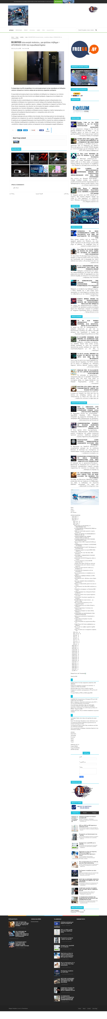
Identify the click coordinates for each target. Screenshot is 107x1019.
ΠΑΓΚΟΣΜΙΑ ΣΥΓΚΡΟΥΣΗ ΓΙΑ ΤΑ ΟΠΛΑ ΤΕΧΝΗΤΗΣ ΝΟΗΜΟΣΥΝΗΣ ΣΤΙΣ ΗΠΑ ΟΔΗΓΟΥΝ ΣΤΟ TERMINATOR (87, 459)
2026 (75, 516)
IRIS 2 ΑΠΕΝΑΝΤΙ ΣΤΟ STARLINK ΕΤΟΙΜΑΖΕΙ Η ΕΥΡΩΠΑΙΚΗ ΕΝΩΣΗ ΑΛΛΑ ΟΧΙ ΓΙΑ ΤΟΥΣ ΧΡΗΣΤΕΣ (87, 409)
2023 (75, 645)
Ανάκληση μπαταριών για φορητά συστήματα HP (67, 923)
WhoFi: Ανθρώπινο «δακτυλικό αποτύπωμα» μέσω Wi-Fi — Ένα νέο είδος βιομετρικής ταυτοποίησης (84, 702)
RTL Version (73, 512)
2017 (76, 654)
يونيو (76, 636)
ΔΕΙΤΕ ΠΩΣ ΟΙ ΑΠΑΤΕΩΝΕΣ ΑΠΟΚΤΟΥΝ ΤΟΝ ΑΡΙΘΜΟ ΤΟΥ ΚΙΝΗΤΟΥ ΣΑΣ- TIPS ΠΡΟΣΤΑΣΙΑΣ (67, 980)
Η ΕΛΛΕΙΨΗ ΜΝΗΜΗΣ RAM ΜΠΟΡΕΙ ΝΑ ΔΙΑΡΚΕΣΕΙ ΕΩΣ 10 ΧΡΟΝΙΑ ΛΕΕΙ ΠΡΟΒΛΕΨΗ (87, 338)
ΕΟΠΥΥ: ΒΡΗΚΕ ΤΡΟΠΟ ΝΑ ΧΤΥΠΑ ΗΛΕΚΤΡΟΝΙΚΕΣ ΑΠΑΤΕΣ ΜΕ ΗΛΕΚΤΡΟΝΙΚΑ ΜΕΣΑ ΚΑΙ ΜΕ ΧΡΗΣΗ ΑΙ (87, 301)
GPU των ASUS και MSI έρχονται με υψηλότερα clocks (66, 931)
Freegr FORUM (74, 746)
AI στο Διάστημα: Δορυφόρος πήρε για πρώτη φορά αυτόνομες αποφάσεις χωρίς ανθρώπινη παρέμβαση (83, 705)
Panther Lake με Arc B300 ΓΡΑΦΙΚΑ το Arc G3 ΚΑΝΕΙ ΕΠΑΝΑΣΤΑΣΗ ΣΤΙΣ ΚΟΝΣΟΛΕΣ (87, 125)
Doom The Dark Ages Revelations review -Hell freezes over (84, 721)
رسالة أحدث (11, 193)
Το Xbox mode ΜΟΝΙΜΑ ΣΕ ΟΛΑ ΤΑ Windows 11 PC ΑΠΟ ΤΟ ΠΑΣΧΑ (87, 155)
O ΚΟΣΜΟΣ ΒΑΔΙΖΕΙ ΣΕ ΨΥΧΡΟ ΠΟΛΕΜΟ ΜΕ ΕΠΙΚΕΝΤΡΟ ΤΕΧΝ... (84, 540)
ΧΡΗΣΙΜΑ (32, 30)
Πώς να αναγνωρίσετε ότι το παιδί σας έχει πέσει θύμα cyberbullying (68, 964)
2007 (75, 669)
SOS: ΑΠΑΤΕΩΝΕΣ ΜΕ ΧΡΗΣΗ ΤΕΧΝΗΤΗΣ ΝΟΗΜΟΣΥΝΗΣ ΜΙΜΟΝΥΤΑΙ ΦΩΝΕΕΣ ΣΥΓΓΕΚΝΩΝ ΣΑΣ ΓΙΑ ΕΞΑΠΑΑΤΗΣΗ (22, 934)
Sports (72, 738)
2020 (76, 649)
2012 (75, 661)
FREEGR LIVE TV (75, 744)
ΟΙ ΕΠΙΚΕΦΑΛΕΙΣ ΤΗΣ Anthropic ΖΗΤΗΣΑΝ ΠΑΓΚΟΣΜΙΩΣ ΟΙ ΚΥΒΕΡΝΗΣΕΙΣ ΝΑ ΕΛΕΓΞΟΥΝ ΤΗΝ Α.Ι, (87, 284)
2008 (75, 667)
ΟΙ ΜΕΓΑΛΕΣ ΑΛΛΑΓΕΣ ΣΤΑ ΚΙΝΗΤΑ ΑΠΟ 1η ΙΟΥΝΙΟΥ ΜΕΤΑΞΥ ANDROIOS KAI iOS (68, 989)
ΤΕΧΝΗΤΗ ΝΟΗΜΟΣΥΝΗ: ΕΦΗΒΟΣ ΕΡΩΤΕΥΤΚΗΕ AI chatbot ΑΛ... (82, 537)
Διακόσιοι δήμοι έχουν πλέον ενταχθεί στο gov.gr (82, 688)
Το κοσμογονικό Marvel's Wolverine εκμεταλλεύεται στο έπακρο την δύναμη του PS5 (83, 723)
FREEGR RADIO (19, 30)
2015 (76, 657)
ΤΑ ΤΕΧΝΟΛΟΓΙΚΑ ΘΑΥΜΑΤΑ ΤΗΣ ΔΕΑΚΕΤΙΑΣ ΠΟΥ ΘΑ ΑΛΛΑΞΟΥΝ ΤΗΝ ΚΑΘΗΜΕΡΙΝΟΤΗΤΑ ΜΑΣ (67, 997)
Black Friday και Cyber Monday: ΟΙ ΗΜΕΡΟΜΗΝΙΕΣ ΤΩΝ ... (82, 526)
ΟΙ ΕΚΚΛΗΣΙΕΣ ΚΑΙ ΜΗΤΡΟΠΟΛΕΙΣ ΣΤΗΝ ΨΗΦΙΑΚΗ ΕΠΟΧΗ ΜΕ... (84, 614)
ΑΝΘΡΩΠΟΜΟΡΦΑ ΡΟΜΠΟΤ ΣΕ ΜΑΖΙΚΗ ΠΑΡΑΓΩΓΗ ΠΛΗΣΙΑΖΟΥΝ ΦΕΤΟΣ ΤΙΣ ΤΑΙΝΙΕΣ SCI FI (87, 426)
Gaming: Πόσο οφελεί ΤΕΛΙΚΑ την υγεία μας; (84, 563)
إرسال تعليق (15, 187)
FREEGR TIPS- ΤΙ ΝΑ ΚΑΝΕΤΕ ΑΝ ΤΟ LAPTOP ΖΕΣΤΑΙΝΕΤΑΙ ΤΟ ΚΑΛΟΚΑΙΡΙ (87, 371)
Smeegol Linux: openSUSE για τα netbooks (67, 946)
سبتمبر (76, 632)
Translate (82, 912)
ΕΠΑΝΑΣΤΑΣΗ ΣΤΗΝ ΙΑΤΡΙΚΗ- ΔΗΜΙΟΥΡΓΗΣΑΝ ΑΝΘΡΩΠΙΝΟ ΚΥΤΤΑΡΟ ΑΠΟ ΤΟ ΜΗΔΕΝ (87, 442)
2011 (75, 663)
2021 (75, 648)
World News (73, 733)
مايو (76, 638)
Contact (72, 510)
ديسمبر (76, 521)
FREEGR (25, 30)
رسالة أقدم (66, 193)
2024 (75, 519)
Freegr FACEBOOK (75, 748)
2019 (76, 651)
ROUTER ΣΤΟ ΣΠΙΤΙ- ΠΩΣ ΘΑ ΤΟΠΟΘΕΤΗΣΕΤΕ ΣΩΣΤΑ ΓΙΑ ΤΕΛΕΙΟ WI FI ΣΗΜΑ (87, 388)
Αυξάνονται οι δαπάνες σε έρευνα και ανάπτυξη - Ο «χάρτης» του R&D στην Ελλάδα (83, 686)
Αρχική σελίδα (74, 676)
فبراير (76, 642)
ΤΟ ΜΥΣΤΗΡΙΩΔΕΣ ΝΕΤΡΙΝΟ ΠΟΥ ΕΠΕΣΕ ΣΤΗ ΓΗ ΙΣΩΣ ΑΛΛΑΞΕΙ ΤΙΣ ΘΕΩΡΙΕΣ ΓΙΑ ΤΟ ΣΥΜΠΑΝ (87, 475)
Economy (73, 737)
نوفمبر (76, 522)
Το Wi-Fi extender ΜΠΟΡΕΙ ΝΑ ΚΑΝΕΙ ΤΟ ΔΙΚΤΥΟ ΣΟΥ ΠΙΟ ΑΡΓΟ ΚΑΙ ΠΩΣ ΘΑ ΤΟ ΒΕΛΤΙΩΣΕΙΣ (87, 356)
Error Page (95, 1008)
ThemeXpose (25, 1008)
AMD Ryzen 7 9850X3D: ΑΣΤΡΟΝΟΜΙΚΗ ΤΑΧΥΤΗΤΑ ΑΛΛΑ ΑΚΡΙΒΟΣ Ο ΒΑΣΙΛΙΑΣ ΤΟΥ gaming (87, 191)
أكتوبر (76, 524)
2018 (76, 652)
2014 (76, 658)
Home (72, 507)
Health (72, 740)
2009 (75, 666)
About (72, 509)
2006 (74, 670)
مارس (76, 641)
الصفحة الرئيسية (39, 193)
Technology (73, 735)
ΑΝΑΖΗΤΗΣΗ (50, 30)
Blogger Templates (13, 1008)
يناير (76, 644)
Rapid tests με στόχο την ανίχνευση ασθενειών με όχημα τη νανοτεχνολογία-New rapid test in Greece (67, 955)
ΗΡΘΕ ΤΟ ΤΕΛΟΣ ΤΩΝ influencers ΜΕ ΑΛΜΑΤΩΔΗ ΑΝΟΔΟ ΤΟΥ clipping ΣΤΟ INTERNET (22, 924)
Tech (43, 30)
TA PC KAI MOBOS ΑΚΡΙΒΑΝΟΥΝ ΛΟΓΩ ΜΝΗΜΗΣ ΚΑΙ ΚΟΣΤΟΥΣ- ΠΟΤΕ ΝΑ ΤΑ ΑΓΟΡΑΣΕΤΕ (87, 323)
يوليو (76, 635)
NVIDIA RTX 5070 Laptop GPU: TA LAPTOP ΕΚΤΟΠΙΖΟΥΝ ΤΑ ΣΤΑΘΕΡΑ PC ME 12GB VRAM (87, 140)
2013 (76, 660)
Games (38, 30)
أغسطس (77, 633)
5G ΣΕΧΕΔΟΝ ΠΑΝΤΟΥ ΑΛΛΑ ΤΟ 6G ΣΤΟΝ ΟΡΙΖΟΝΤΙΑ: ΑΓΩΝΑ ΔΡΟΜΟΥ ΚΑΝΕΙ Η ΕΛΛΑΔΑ (22, 943)
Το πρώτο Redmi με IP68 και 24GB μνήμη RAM (81, 692)
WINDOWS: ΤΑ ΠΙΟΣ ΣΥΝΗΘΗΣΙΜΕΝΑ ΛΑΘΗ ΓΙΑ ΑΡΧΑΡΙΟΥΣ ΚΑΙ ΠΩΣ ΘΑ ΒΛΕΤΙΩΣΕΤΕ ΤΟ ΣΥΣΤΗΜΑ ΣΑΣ (87, 234)
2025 (75, 518)
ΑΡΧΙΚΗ (11, 30)
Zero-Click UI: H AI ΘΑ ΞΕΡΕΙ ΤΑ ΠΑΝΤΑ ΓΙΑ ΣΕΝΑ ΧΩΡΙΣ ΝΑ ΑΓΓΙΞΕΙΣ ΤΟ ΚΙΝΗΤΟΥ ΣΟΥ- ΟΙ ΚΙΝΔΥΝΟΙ (87, 252)
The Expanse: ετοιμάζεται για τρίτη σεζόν (67, 971)
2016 (76, 655)
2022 (75, 647)
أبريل (76, 639)
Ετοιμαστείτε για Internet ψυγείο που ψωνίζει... (67, 938)
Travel (72, 741)
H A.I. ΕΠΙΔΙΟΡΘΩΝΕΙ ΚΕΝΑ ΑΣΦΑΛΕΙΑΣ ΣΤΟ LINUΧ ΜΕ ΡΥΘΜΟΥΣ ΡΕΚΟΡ (87, 267)
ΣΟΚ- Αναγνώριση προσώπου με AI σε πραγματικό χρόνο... (83, 603)
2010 (75, 664)
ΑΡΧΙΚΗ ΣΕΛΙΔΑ (75, 749)
